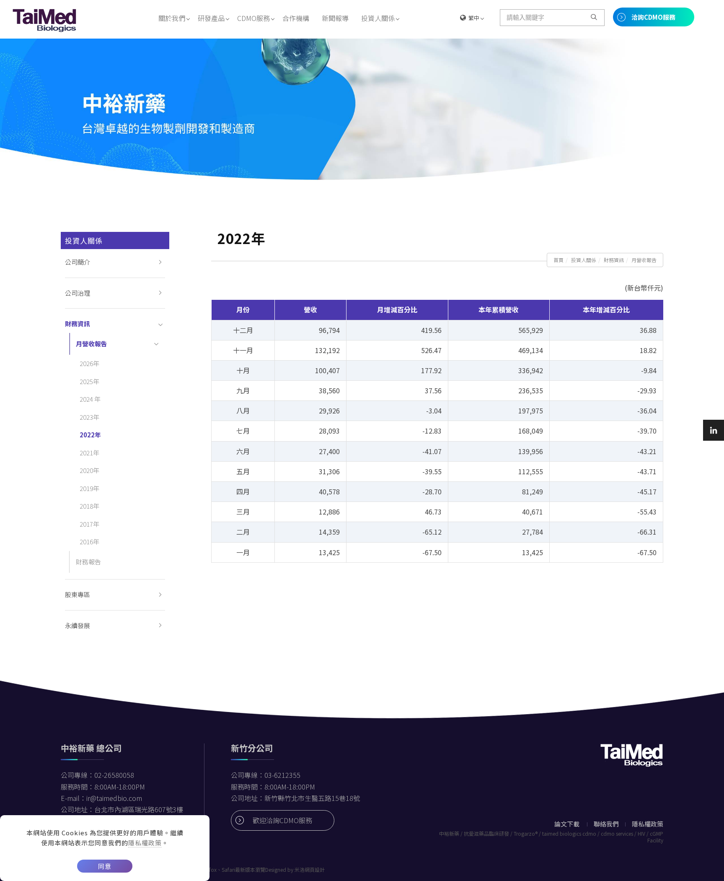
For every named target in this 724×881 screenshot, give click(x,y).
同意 (104, 866)
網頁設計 (315, 869)
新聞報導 (335, 18)
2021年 (89, 452)
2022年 (90, 434)
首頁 (558, 259)
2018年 (89, 506)
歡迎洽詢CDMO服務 (282, 820)
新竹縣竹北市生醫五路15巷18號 (312, 798)
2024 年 (90, 399)
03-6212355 (282, 775)
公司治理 (77, 292)
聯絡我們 (606, 823)
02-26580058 (114, 775)
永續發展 (77, 625)
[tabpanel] (362, 109)
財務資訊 (614, 259)
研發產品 (211, 18)
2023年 (89, 417)
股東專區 (77, 594)
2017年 (89, 524)
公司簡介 (77, 261)
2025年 (89, 381)
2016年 (89, 541)
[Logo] (45, 19)
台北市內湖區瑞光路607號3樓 (138, 809)
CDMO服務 (253, 18)
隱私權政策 (145, 842)
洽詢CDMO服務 (653, 17)
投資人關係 (378, 18)
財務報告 (88, 561)
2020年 (89, 470)
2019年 (89, 488)
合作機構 (295, 18)
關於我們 (171, 18)
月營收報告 (644, 259)
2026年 (89, 363)
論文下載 (566, 823)
